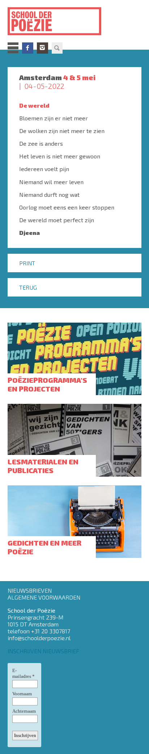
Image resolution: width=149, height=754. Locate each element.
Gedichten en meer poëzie (44, 547)
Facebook (27, 47)
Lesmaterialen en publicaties (43, 466)
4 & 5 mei (79, 77)
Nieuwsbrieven (30, 590)
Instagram (42, 47)
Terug (28, 287)
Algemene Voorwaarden (44, 597)
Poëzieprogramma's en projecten (47, 384)
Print (27, 263)
